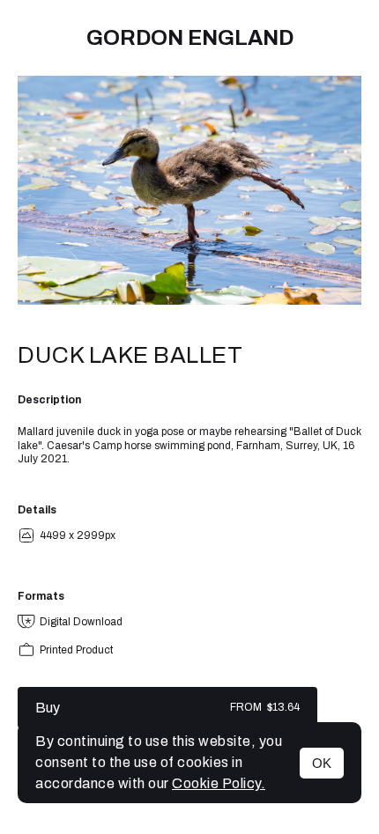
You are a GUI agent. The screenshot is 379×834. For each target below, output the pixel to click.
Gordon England (190, 37)
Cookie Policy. (218, 783)
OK (321, 763)
